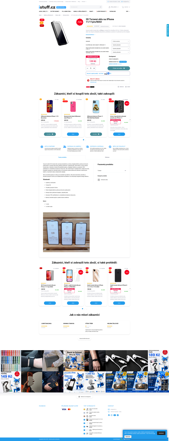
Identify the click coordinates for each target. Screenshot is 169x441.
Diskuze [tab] (107, 157)
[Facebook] (109, 415)
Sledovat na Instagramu (86, 396)
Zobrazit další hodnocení (84, 338)
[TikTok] (118, 415)
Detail (73, 134)
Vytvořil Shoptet (116, 439)
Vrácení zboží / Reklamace (70, 1)
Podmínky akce (93, 82)
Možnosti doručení (115, 63)
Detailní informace (90, 34)
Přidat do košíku (117, 68)
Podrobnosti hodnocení (104, 26)
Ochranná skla (104, 179)
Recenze (83, 1)
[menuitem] (44, 11)
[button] (83, 139)
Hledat (100, 7)
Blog (79, 1)
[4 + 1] (50, 275)
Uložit (88, 86)
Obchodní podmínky (43, 1)
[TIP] (50, 106)
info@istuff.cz (113, 409)
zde (154, 433)
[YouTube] (114, 415)
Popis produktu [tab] (62, 157)
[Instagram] (112, 415)
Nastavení (128, 436)
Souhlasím (161, 433)
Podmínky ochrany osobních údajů (56, 1)
